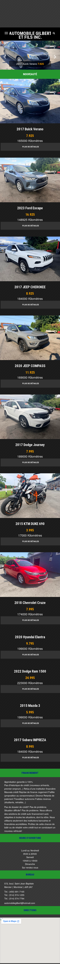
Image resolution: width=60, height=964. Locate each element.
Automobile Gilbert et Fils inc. (30, 35)
